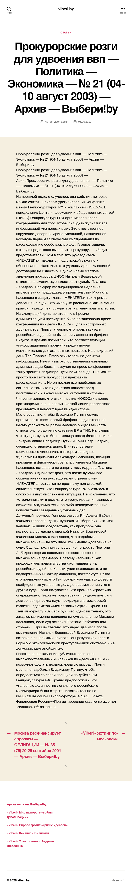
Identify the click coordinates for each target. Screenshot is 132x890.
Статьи (65, 32)
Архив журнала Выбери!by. (27, 804)
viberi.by (66, 9)
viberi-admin (61, 122)
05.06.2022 (84, 122)
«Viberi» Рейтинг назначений (28, 833)
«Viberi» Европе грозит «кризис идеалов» (37, 825)
